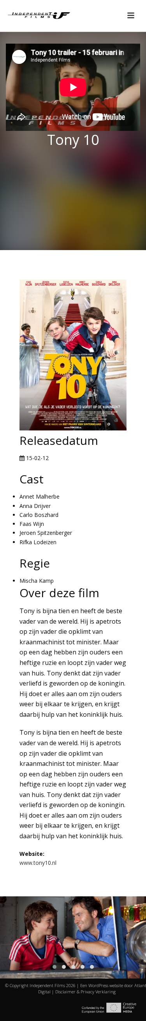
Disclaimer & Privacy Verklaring (85, 992)
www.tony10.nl (37, 862)
